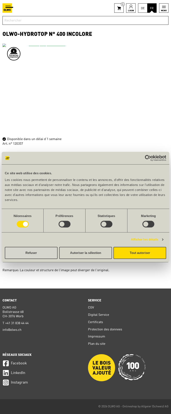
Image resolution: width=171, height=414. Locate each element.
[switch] (64, 224)
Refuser (31, 253)
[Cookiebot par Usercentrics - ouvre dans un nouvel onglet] (148, 158)
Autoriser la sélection (85, 253)
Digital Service (98, 315)
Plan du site (96, 344)
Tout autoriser (140, 253)
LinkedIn (18, 373)
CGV (91, 307)
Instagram (19, 382)
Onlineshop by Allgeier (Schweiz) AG (145, 406)
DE (143, 8)
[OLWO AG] (8, 8)
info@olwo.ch (12, 330)
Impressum (96, 336)
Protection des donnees (105, 329)
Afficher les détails (144, 239)
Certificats (95, 322)
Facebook (19, 363)
